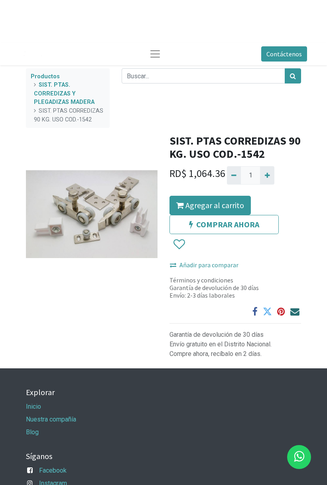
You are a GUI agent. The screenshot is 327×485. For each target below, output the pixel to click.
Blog (32, 432)
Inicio (33, 406)
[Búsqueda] (293, 75)
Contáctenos (284, 54)
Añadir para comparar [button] (208, 265)
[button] (178, 244)
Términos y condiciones (201, 280)
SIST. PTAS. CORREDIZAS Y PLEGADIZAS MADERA (64, 93)
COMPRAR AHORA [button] (227, 224)
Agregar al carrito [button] (214, 205)
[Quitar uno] (234, 175)
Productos (45, 76)
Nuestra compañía (51, 419)
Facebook (53, 470)
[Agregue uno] (267, 175)
